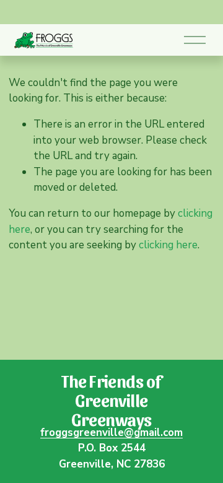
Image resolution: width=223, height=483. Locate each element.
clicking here (168, 245)
